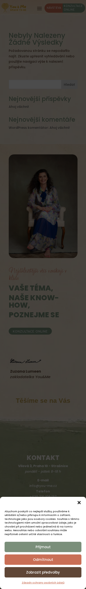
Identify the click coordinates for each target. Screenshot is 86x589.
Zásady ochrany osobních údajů (43, 582)
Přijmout (43, 547)
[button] (79, 502)
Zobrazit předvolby (43, 572)
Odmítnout (43, 559)
